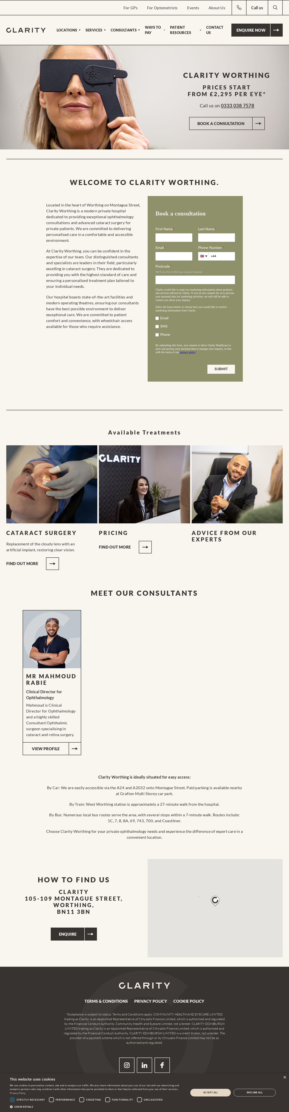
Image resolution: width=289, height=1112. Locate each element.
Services (94, 30)
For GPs (130, 7)
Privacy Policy (150, 1001)
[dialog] (144, 1092)
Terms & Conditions (106, 1001)
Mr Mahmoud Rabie (51, 679)
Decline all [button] (255, 1092)
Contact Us (215, 30)
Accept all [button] (210, 1092)
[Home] (26, 30)
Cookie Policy (188, 1001)
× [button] (284, 1077)
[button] (215, 901)
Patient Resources (180, 30)
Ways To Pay (153, 30)
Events (193, 7)
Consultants (124, 30)
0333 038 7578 (237, 105)
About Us (217, 7)
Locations (67, 30)
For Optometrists (162, 7)
